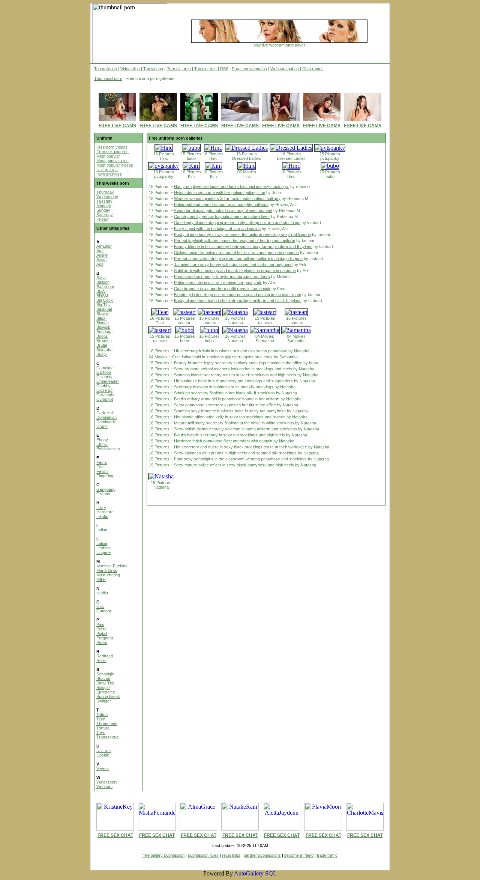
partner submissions (262, 855)
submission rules (203, 855)
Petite (101, 629)
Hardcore (105, 512)
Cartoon (103, 372)
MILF (101, 579)
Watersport (106, 782)
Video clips (130, 68)
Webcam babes (284, 68)
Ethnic (102, 444)
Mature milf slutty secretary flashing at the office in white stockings (234, 423)
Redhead (104, 656)
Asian (101, 259)
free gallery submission (163, 855)
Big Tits (103, 304)
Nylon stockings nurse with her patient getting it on (219, 192)
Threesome (106, 723)
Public (101, 642)
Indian (101, 530)
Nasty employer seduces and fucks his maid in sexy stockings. (231, 186)
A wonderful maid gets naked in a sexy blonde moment (223, 210)
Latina (101, 543)
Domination (106, 417)
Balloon (103, 282)
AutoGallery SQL (255, 873)
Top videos (153, 68)
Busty (101, 354)
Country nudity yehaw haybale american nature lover (222, 216)
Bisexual (104, 309)
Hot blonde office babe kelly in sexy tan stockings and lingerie (229, 417)
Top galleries (105, 68)
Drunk (102, 426)
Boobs (102, 336)
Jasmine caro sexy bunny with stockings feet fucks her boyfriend (233, 264)
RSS (224, 68)
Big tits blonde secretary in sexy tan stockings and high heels (229, 435)
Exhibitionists (108, 449)
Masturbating (108, 575)
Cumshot (104, 399)
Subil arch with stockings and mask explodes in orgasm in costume (235, 270)
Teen (100, 719)
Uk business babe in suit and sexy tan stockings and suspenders (233, 381)
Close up (104, 390)
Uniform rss (107, 169)
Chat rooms (313, 68)
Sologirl (103, 687)
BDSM (102, 295)
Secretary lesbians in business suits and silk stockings (223, 387)
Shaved (103, 678)
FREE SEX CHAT (115, 835)
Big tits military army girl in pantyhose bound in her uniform (226, 399)
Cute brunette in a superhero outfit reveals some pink (222, 288)
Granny (103, 494)
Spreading (105, 692)
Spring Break (108, 696)
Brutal (101, 345)
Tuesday (104, 201)
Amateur (104, 246)
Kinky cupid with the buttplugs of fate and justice (217, 228)
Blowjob (103, 327)
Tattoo (102, 714)
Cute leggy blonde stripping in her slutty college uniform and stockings (237, 222)
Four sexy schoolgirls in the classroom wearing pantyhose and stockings (240, 459)
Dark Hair (105, 413)
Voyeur (102, 768)
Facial (101, 462)
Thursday (105, 192)
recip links (231, 855)
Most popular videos (114, 165)
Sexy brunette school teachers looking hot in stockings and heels (233, 369)
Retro (101, 660)
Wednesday (107, 196)
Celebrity (104, 377)
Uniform (103, 750)
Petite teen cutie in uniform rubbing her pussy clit (218, 282)
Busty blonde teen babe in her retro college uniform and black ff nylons (238, 300)
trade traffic (327, 855)
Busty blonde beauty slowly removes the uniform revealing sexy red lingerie (242, 234)
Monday (103, 205)
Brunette (104, 340)
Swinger (103, 701)
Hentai (102, 516)
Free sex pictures (112, 151)
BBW (100, 291)
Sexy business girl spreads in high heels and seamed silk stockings (235, 453)
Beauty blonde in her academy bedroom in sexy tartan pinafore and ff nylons (243, 246)
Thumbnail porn (108, 78)
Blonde (102, 322)
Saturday (104, 214)
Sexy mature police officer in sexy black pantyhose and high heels (234, 465)
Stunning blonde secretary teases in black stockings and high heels (235, 375)
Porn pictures (178, 68)
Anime (102, 255)
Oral (100, 606)
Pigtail (101, 633)
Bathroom (105, 286)
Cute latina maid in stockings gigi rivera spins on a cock (222, 357)
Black (101, 318)
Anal (100, 250)
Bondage (104, 331)
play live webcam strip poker (279, 45)
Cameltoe (105, 368)
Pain (100, 624)
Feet (100, 467)
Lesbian (103, 548)
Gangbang (106, 489)
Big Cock (104, 300)
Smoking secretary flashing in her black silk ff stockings (224, 393)
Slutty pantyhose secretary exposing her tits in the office (225, 405)
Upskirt (103, 755)
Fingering (104, 476)
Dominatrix (106, 422)
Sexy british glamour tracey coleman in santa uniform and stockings (235, 429)
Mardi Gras (106, 570)
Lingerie (103, 552)
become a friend (299, 855)
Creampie (105, 395)
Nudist (102, 593)
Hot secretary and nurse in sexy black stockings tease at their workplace (240, 447)
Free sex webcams (249, 68)
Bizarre (103, 313)
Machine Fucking (112, 566)
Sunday (103, 210)
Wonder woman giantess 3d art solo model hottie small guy (227, 198)
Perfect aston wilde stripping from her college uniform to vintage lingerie (238, 258)
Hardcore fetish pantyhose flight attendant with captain (223, 441)
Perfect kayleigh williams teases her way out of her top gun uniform (234, 240)
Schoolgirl (105, 674)
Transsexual (107, 737)
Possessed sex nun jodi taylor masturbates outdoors (222, 276)
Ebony (102, 440)
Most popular (108, 156)
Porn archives (109, 174)
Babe (101, 277)
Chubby (103, 386)
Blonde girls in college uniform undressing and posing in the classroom (237, 294)
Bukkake (104, 349)
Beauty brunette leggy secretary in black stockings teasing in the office (238, 363)
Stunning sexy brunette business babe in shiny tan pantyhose (230, 411)
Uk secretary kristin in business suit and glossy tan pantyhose (230, 351)
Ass (100, 264)
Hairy (101, 507)
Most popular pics (112, 160)
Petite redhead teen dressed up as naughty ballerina (221, 204)
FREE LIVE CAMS (117, 125)
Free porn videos (112, 147)
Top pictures (205, 68)
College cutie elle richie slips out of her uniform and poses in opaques (236, 252)
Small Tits (105, 683)
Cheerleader (107, 381)
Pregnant (104, 638)
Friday (102, 219)
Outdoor (103, 611)
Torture (103, 728)
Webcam (104, 786)
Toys (100, 732)
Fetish (102, 471)
